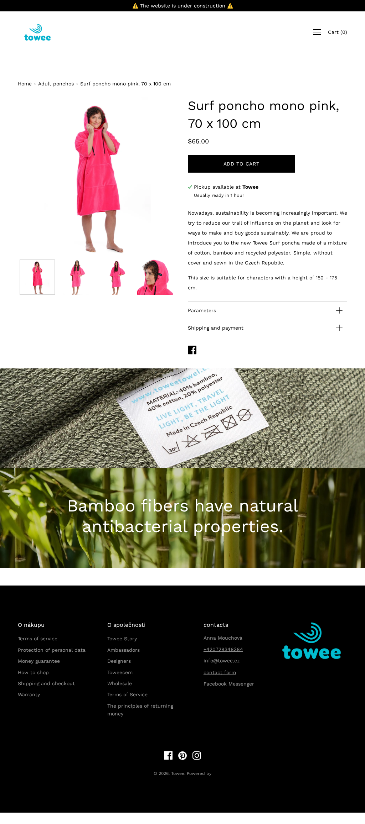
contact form (220, 672)
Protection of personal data (52, 650)
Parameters (202, 310)
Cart (337, 32)
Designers (119, 661)
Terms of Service (127, 694)
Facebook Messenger (229, 684)
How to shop (33, 672)
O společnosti (126, 624)
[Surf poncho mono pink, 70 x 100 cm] (37, 277)
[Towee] (43, 32)
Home (25, 83)
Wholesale (119, 683)
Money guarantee (39, 661)
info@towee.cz (222, 660)
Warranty (29, 694)
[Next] (159, 176)
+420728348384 (223, 649)
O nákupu (31, 624)
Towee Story (122, 638)
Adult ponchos (56, 83)
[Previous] (36, 176)
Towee (177, 773)
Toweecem (120, 672)
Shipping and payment (215, 328)
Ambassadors (123, 650)
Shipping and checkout (46, 683)
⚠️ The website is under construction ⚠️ (182, 6)
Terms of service (37, 638)
